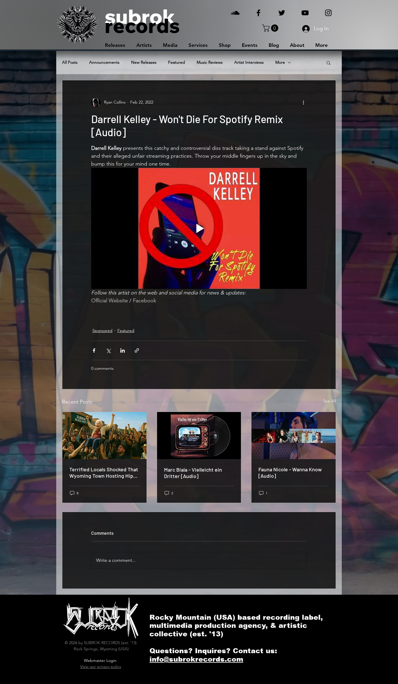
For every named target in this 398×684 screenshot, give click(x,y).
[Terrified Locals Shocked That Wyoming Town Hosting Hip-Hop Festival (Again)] (104, 435)
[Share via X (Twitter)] (108, 350)
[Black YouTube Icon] (305, 12)
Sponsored (102, 330)
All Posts (70, 62)
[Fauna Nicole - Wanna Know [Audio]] (293, 435)
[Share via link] (137, 350)
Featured (176, 62)
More (280, 62)
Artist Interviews (249, 62)
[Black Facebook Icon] (258, 12)
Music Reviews (210, 62)
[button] (271, 28)
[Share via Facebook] (94, 350)
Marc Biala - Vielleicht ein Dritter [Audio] (193, 472)
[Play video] (199, 228)
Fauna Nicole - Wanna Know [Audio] (290, 472)
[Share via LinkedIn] (122, 350)
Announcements (104, 62)
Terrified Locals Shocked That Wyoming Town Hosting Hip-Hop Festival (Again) (103, 472)
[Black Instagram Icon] (328, 12)
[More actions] (303, 102)
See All (329, 401)
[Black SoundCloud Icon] (235, 12)
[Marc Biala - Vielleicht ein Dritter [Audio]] (199, 435)
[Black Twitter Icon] (281, 12)
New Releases (143, 62)
